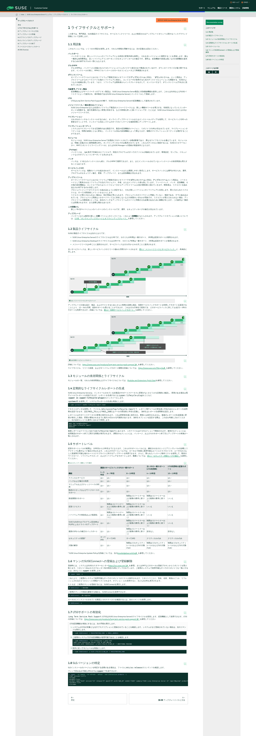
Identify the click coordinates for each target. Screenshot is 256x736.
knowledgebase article (126, 553)
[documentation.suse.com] (17, 14)
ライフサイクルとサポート (79, 14)
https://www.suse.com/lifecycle (150, 368)
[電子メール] (209, 72)
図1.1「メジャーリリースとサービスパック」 (157, 249)
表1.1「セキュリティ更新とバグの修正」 (163, 456)
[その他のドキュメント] (17, 19)
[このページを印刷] (215, 72)
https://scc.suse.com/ (117, 565)
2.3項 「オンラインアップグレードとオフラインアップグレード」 (101, 218)
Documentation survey (214, 22)
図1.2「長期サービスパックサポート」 (119, 310)
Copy (185, 405)
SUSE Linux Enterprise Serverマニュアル (39, 14)
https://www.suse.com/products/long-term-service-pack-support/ (108, 364)
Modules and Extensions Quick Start (141, 380)
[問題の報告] (185, 29)
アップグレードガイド (61, 14)
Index (22, 14)
